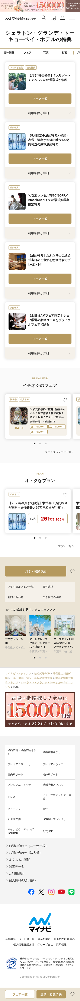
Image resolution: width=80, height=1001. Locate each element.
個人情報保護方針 (23, 944)
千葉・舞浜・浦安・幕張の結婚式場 (31, 678)
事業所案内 (44, 939)
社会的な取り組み (64, 939)
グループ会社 (45, 944)
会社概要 (10, 939)
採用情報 (61, 944)
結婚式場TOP (42, 673)
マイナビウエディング (18, 673)
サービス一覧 (27, 939)
